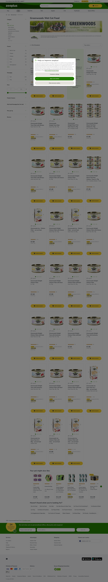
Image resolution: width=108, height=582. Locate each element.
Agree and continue (54, 78)
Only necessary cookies (54, 83)
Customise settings (54, 74)
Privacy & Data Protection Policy (51, 70)
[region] (54, 72)
